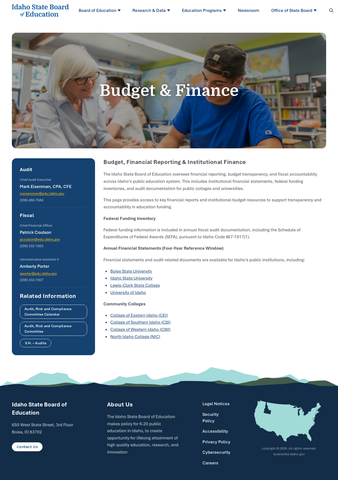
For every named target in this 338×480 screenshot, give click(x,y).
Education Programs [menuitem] (202, 10)
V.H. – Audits (35, 343)
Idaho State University (131, 278)
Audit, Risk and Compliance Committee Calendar (48, 312)
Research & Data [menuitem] (149, 10)
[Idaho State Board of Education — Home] (40, 10)
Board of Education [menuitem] (97, 10)
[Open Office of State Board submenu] (315, 10)
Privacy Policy (216, 442)
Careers (210, 463)
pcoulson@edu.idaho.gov (40, 239)
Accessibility (215, 431)
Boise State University (131, 271)
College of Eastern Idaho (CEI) (139, 315)
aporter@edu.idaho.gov (38, 273)
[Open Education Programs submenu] (225, 10)
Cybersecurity (216, 452)
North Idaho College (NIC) (135, 336)
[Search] (331, 10)
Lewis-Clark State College (135, 285)
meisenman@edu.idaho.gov (42, 193)
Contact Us (27, 447)
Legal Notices (216, 403)
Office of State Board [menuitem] (291, 10)
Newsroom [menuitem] (248, 10)
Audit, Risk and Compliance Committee (48, 329)
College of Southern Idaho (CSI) (140, 322)
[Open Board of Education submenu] (119, 10)
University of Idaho (128, 292)
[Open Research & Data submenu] (169, 10)
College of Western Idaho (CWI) (140, 329)
